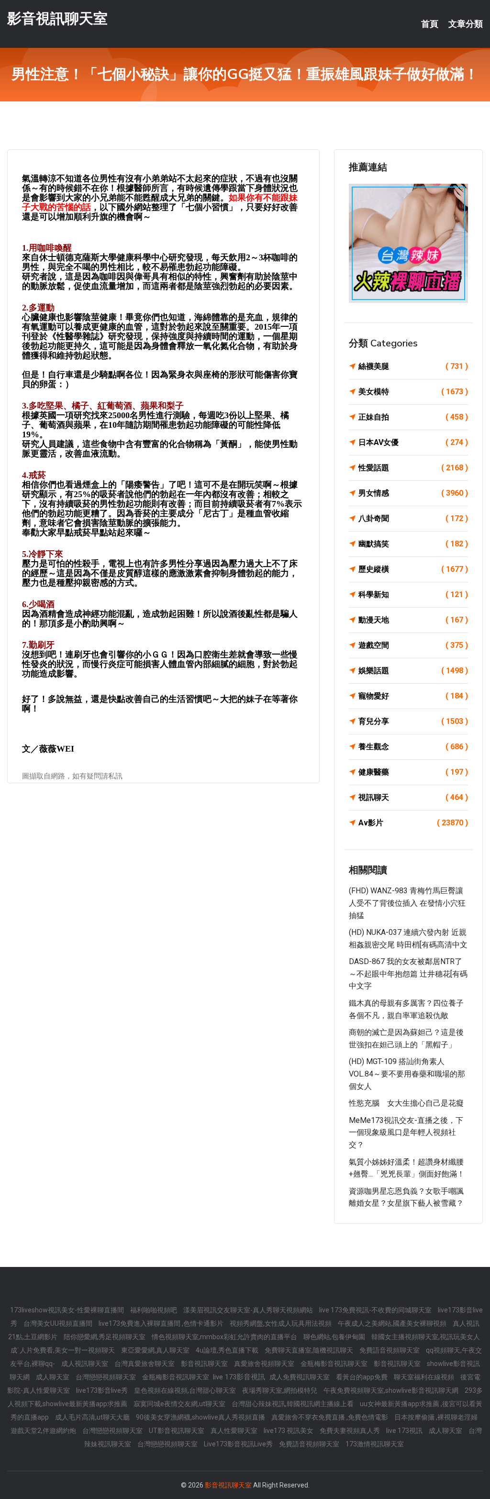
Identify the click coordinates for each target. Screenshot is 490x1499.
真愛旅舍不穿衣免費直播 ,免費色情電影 (330, 1417)
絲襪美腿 (413, 366)
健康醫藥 (413, 772)
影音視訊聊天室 (57, 18)
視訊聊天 (413, 797)
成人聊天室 (53, 1377)
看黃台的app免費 (362, 1377)
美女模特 (413, 391)
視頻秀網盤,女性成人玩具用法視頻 (281, 1323)
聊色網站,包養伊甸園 (335, 1337)
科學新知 (413, 594)
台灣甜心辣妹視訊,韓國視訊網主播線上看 (293, 1404)
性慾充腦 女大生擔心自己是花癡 (406, 1103)
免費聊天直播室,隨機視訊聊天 (310, 1350)
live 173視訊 (405, 1430)
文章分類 (465, 24)
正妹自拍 (413, 417)
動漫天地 (413, 619)
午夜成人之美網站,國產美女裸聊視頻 (393, 1323)
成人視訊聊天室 (85, 1363)
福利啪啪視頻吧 (154, 1310)
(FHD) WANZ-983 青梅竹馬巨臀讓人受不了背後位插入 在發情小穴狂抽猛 (407, 903)
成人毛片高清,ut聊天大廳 (93, 1417)
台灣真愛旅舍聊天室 (145, 1363)
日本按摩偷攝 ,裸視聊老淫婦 (436, 1417)
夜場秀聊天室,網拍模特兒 (280, 1390)
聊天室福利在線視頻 (425, 1377)
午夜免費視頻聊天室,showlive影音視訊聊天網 (391, 1390)
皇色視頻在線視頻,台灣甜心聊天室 (185, 1390)
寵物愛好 (413, 695)
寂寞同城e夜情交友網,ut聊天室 (180, 1404)
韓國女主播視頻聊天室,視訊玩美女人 (425, 1337)
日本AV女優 (413, 442)
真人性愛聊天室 (235, 1430)
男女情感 (413, 493)
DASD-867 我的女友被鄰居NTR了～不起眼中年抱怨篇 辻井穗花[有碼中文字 (408, 973)
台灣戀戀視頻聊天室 (106, 1377)
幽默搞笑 (413, 543)
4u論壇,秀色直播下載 (228, 1350)
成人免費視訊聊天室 (300, 1377)
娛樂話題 (413, 670)
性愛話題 (413, 467)
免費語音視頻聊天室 (390, 1350)
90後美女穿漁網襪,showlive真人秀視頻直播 (201, 1417)
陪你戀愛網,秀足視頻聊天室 (105, 1337)
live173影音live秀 (102, 1390)
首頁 (429, 24)
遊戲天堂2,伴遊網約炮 (44, 1430)
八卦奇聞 (413, 518)
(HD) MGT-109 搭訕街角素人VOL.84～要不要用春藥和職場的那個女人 (407, 1073)
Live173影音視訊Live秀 (239, 1444)
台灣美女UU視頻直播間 (58, 1323)
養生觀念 (413, 746)
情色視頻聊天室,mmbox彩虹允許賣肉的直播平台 (225, 1337)
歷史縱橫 (413, 569)
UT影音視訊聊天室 (177, 1430)
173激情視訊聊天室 (374, 1444)
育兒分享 (413, 721)
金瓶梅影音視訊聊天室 (335, 1363)
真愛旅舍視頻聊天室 (265, 1363)
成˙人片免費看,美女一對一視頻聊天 (63, 1350)
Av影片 (413, 822)
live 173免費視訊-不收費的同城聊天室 (376, 1310)
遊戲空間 (413, 645)
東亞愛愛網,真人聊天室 (156, 1350)
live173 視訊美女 (289, 1430)
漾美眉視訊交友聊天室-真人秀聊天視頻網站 (248, 1310)
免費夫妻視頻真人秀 (350, 1430)
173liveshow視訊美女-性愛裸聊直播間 (67, 1310)
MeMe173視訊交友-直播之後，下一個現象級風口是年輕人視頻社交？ (406, 1132)
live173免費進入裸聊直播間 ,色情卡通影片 (162, 1323)
